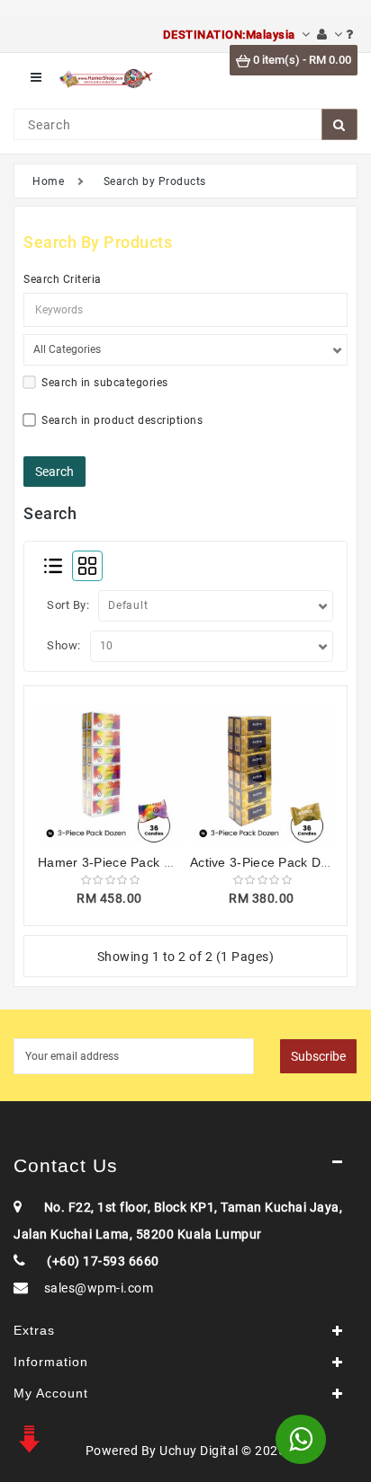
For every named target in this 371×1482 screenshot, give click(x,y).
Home (48, 181)
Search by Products (155, 181)
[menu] (36, 77)
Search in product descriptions (122, 420)
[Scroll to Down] (27, 1437)
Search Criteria (62, 279)
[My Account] (329, 34)
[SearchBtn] (339, 124)
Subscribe (318, 1056)
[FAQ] (350, 34)
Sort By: (68, 605)
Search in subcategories (104, 382)
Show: (64, 645)
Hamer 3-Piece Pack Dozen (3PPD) (143, 862)
